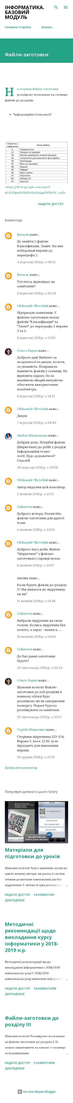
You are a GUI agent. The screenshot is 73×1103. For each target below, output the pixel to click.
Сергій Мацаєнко (31, 729)
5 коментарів (44, 1063)
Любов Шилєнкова (32, 435)
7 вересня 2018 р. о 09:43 (36, 423)
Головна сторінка (18, 27)
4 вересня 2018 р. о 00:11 (36, 262)
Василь (23, 234)
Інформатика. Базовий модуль (24, 12)
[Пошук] (56, 7)
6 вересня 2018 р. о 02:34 (36, 293)
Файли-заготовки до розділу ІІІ (32, 1021)
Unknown (24, 507)
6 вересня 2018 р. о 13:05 (36, 338)
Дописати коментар (21, 768)
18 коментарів (45, 988)
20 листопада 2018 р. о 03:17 (39, 717)
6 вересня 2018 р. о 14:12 (36, 396)
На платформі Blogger (39, 1091)
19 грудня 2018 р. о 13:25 (36, 757)
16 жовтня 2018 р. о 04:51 (36, 636)
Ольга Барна (27, 350)
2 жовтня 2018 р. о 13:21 (35, 494)
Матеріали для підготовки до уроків (32, 853)
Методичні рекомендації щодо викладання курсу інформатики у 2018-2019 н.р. (31, 937)
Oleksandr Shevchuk (32, 306)
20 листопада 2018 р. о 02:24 (39, 668)
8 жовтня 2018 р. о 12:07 (35, 565)
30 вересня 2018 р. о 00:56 (37, 467)
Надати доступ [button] (50, 204)
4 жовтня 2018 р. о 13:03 (36, 529)
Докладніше (15, 900)
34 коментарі (44, 895)
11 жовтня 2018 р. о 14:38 (36, 601)
